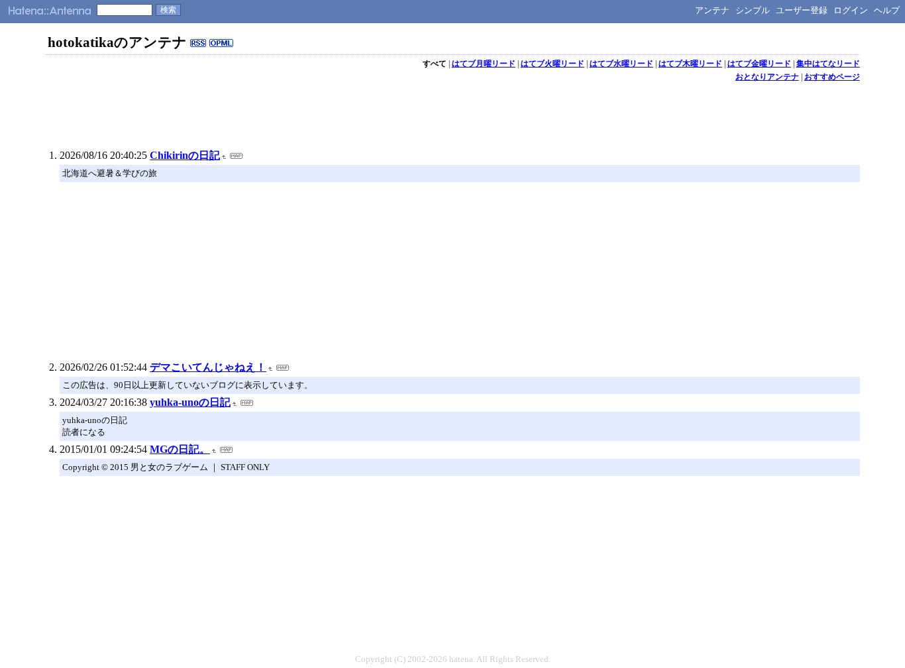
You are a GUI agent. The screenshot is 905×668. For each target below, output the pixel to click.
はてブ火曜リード (552, 63)
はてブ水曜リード (621, 63)
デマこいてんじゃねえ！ (208, 367)
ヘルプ (887, 10)
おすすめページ (832, 76)
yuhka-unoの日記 (190, 402)
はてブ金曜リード (759, 63)
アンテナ (712, 10)
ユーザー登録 (801, 10)
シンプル (752, 10)
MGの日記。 (180, 449)
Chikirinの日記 (185, 155)
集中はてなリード (828, 63)
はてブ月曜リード (483, 63)
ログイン (850, 10)
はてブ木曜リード (690, 63)
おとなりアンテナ (767, 76)
